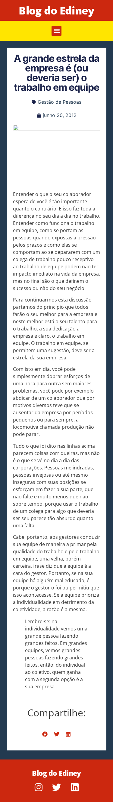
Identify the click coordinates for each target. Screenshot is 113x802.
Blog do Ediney (56, 10)
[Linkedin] (74, 787)
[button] (56, 31)
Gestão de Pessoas (59, 102)
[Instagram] (38, 787)
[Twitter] (56, 787)
